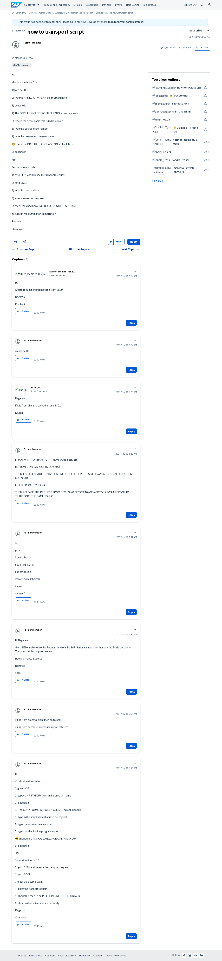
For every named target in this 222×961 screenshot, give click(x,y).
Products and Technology (56, 5)
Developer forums (97, 22)
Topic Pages (149, 5)
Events (118, 5)
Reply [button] (133, 241)
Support (97, 955)
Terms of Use (35, 955)
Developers (92, 5)
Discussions (101, 13)
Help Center (132, 5)
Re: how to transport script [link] (121, 13)
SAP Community (19, 13)
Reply (131, 323)
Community (31, 4)
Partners (106, 5)
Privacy (22, 955)
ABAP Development (21, 65)
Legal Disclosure (67, 955)
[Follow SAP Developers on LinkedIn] (201, 955)
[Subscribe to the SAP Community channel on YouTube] (195, 955)
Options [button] (207, 31)
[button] (196, 48)
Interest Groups (45, 13)
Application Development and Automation (74, 13)
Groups (78, 5)
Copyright (50, 955)
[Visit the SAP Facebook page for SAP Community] (184, 955)
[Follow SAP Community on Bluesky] (190, 955)
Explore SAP (190, 5)
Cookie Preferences (115, 955)
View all (156, 180)
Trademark (84, 955)
